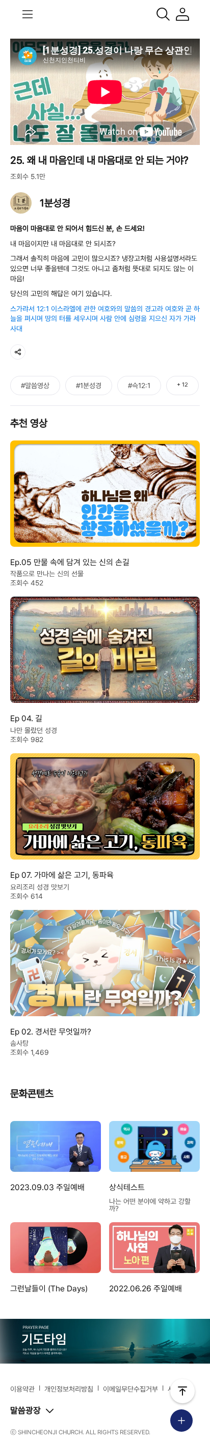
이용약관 (22, 1389)
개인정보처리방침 (68, 1389)
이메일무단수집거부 (130, 1389)
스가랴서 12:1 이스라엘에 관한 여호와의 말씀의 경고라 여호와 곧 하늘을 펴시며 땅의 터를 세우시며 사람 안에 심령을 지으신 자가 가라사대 (105, 319)
